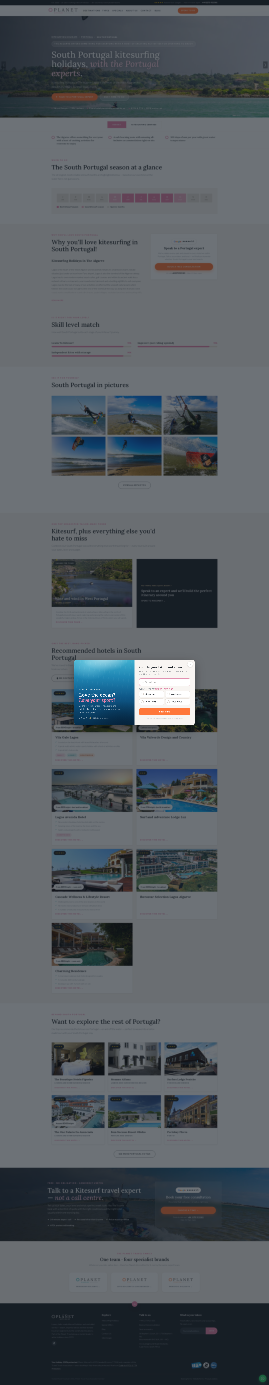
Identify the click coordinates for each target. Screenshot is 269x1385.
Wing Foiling (176, 701)
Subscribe (164, 711)
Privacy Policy (177, 718)
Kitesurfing (150, 694)
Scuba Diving (150, 701)
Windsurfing (176, 694)
